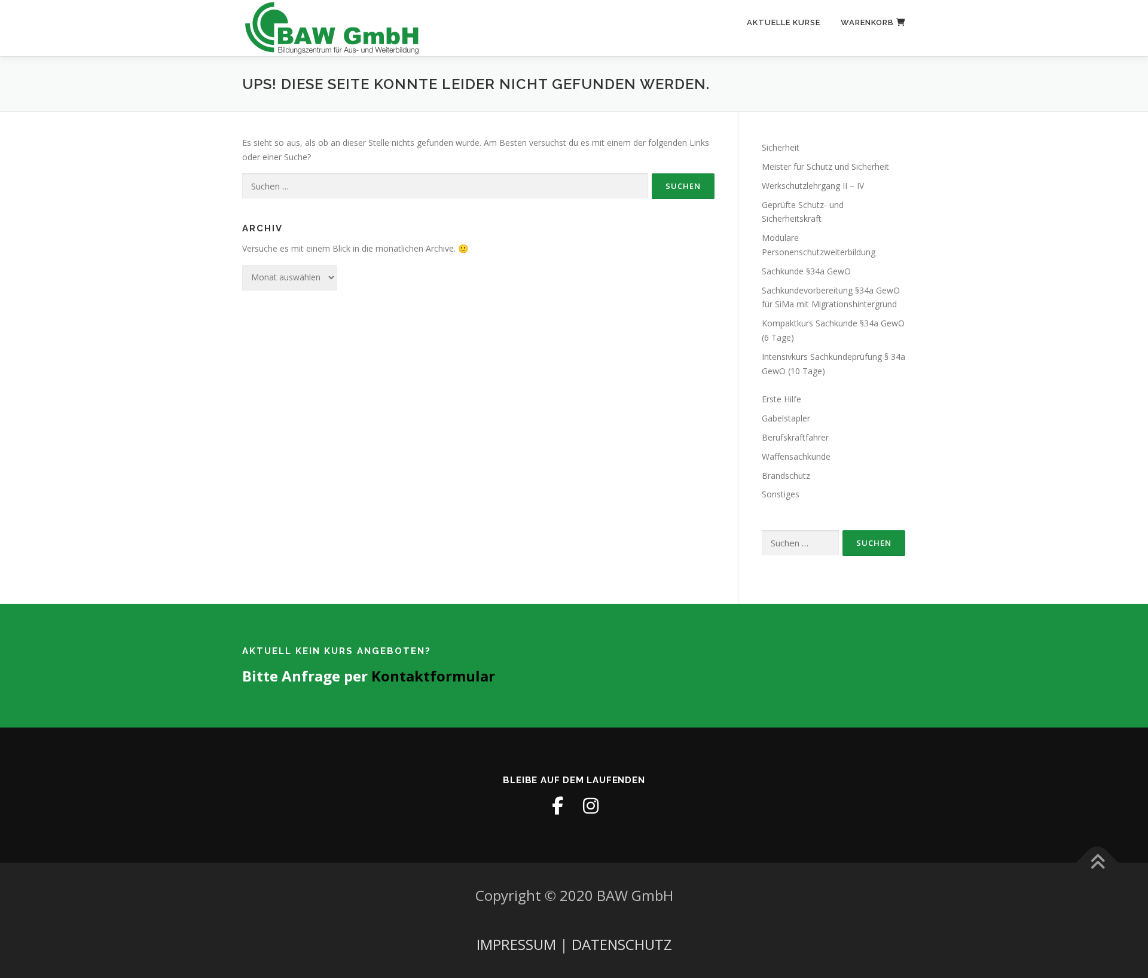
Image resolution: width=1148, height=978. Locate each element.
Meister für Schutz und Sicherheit (825, 166)
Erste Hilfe (781, 399)
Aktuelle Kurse (783, 22)
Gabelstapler (786, 418)
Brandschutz (786, 475)
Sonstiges (780, 494)
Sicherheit (780, 147)
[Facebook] (557, 806)
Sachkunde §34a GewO (806, 271)
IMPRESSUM (516, 944)
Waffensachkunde (796, 456)
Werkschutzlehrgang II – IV (813, 185)
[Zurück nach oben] (1097, 863)
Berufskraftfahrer (795, 437)
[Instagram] (591, 806)
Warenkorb (868, 22)
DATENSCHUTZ (622, 944)
